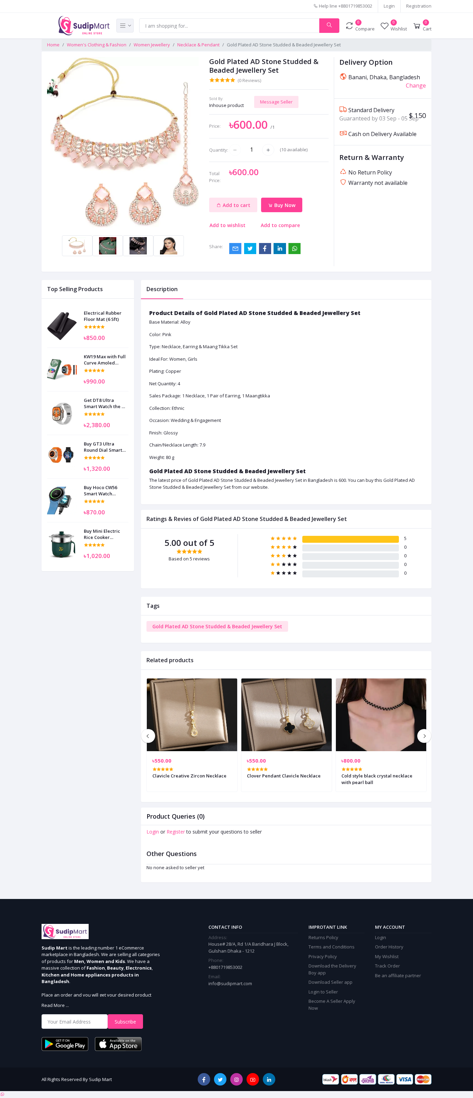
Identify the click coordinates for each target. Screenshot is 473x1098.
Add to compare (280, 225)
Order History (389, 947)
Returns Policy (323, 937)
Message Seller (276, 102)
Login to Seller (323, 992)
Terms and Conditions (332, 947)
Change (416, 85)
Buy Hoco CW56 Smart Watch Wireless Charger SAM (103, 490)
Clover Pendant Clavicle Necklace (284, 776)
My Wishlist (387, 956)
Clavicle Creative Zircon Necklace (189, 776)
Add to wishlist (227, 225)
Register (176, 831)
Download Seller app (330, 982)
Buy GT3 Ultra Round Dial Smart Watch (103, 447)
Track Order (387, 966)
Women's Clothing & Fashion (96, 45)
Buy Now (284, 205)
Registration (418, 6)
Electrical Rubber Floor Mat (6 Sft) (103, 316)
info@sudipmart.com (230, 983)
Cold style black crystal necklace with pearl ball (376, 779)
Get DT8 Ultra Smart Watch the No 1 (106, 403)
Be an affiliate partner (398, 975)
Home (53, 45)
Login (389, 6)
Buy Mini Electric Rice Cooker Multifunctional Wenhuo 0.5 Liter (102, 534)
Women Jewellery (152, 45)
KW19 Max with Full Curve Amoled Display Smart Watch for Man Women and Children (105, 359)
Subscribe (125, 1021)
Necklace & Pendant (198, 45)
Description (162, 289)
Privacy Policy (323, 956)
